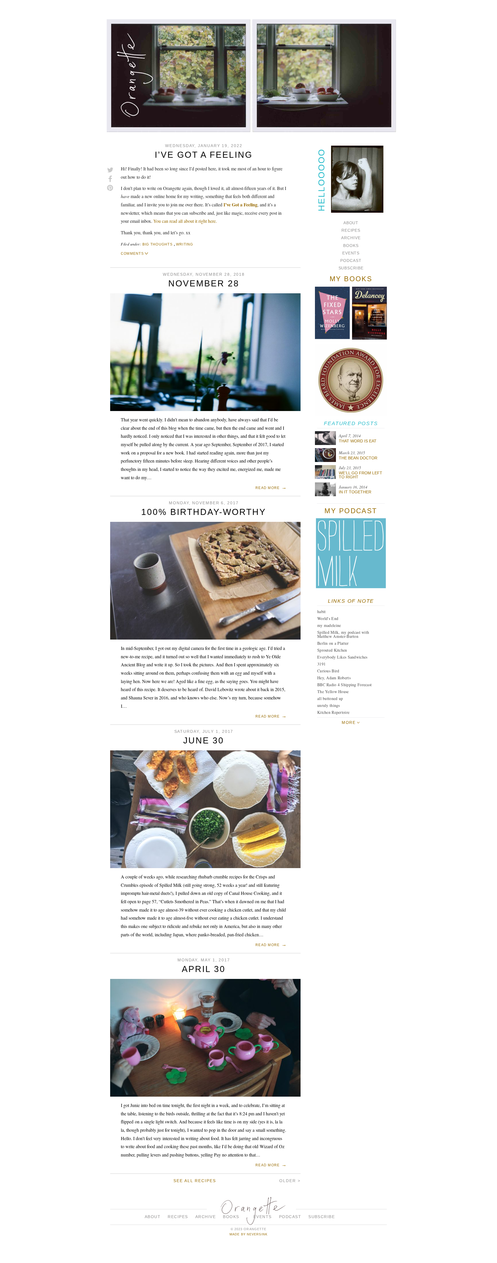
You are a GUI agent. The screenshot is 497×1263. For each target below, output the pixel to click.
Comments (132, 254)
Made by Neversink (248, 1234)
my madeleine (329, 625)
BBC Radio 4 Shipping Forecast (344, 684)
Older (287, 1180)
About (350, 222)
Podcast (350, 260)
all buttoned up (330, 698)
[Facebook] (110, 179)
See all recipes (194, 1180)
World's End (327, 618)
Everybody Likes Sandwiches (342, 657)
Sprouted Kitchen (332, 650)
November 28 (203, 283)
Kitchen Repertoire (333, 712)
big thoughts (157, 244)
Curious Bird (328, 671)
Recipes (350, 230)
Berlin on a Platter (333, 643)
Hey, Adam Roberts (334, 677)
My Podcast (350, 511)
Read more (267, 488)
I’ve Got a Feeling (204, 154)
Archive (350, 237)
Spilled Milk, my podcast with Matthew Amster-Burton (343, 634)
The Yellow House (333, 691)
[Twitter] (110, 170)
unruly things (328, 705)
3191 (321, 664)
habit (321, 611)
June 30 (203, 740)
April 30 (203, 969)
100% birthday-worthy (203, 512)
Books (350, 245)
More (348, 722)
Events (351, 253)
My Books (351, 279)
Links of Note (351, 601)
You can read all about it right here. (185, 221)
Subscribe (351, 268)
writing (184, 244)
